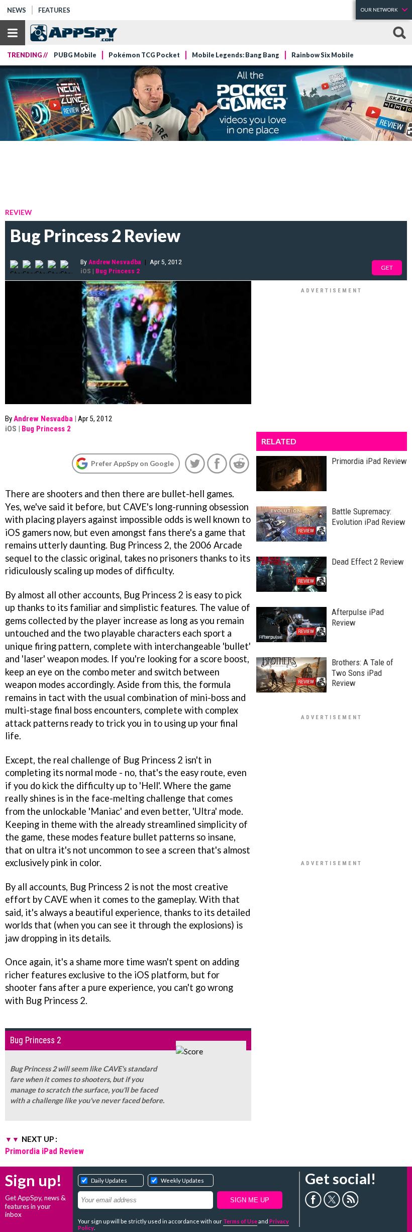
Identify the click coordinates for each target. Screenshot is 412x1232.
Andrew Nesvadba (114, 262)
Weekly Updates (182, 1180)
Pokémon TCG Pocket (144, 55)
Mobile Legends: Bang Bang (235, 55)
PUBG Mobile (75, 55)
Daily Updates (109, 1180)
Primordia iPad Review (44, 1151)
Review (18, 212)
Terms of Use (240, 1221)
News (16, 10)
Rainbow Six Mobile (322, 55)
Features (54, 10)
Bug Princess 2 (117, 271)
